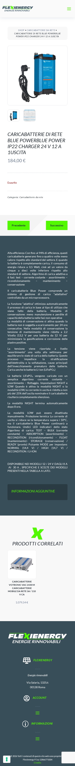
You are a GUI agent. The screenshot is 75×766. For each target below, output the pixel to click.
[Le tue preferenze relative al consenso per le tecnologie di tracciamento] (6, 759)
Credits (37, 762)
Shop (21, 30)
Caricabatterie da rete (41, 30)
